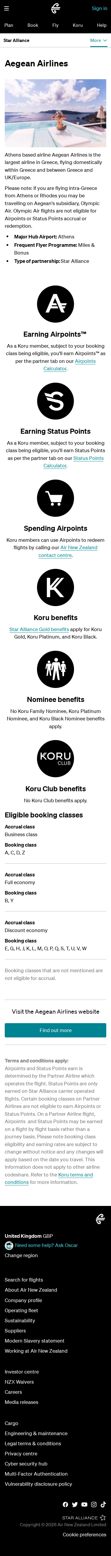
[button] (6, 8)
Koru (78, 25)
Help (102, 25)
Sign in (99, 8)
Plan (8, 25)
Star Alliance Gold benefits (39, 629)
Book (33, 25)
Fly (55, 25)
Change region (21, 1255)
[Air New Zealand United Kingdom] (56, 8)
